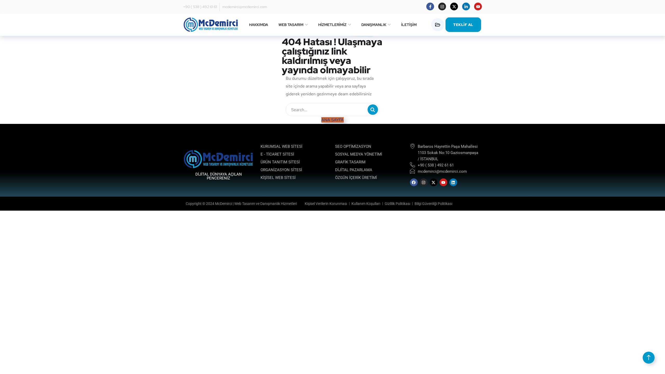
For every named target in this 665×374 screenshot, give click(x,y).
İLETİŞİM (409, 24)
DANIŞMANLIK (373, 24)
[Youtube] (478, 6)
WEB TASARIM (290, 24)
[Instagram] (442, 6)
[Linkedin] (453, 182)
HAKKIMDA (258, 24)
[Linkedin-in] (466, 6)
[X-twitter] (454, 6)
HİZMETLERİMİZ (332, 24)
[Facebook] (414, 182)
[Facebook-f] (430, 6)
